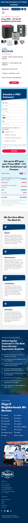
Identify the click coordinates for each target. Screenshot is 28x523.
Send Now (14, 151)
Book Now (14, 82)
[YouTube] (8, 511)
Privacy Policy (16, 516)
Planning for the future (10, 140)
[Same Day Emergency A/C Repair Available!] (14, 3)
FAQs (3, 503)
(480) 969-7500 (8, 487)
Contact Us (4, 507)
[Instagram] (5, 511)
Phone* (4, 115)
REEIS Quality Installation (9, 69)
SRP (21, 173)
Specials (3, 501)
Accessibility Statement (7, 516)
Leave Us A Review (6, 499)
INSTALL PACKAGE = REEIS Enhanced (11, 77)
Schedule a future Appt (10, 134)
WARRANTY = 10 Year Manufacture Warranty (12, 63)
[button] (16, 9)
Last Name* (5, 109)
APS (24, 173)
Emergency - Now (9, 131)
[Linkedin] (11, 511)
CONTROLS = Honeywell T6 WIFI (11, 73)
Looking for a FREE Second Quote (13, 137)
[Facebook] (2, 511)
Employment (4, 505)
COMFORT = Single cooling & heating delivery (12, 57)
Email (3, 121)
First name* (5, 102)
